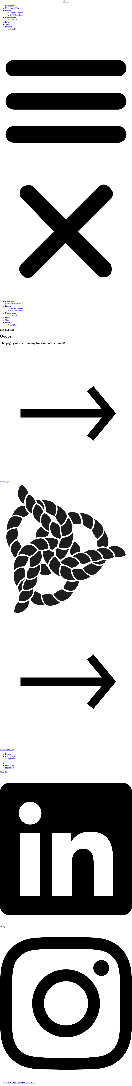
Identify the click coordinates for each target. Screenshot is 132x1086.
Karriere (13, 20)
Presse (7, 22)
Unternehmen (10, 17)
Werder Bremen (16, 13)
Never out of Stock (13, 8)
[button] (66, 165)
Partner (8, 10)
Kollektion (9, 6)
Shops (7, 24)
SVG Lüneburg (16, 15)
